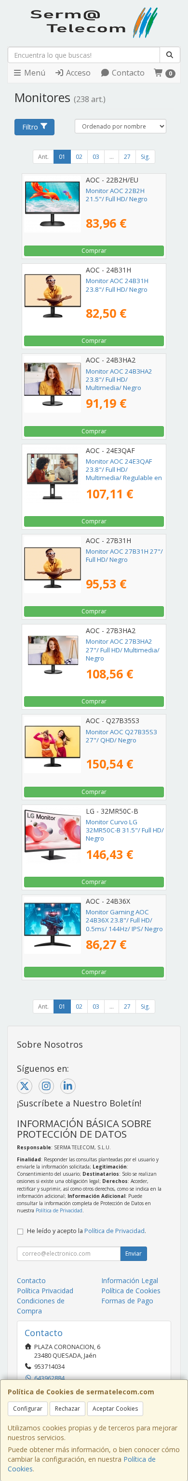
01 (62, 157)
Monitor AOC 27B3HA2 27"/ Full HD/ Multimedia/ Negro (123, 650)
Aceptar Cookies (115, 1408)
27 (127, 157)
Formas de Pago (127, 1300)
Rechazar (67, 1408)
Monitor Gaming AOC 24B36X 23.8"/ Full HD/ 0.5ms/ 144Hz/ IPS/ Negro (124, 920)
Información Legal (129, 1280)
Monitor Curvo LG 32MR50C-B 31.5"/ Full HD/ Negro (125, 830)
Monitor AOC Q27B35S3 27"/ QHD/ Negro (121, 736)
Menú (33, 72)
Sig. (145, 157)
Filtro (30, 126)
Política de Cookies (131, 1290)
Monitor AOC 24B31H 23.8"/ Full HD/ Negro (117, 284)
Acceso (77, 72)
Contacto (127, 72)
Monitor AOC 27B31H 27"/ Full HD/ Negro (124, 555)
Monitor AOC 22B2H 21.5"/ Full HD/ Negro (117, 194)
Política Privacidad (45, 1290)
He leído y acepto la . (86, 1231)
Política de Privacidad (59, 1210)
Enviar (133, 1253)
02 (79, 157)
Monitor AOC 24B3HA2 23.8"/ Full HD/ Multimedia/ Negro (119, 379)
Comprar (94, 251)
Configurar (27, 1408)
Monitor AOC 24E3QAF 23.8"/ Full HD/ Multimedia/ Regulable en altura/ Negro (124, 474)
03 (96, 157)
